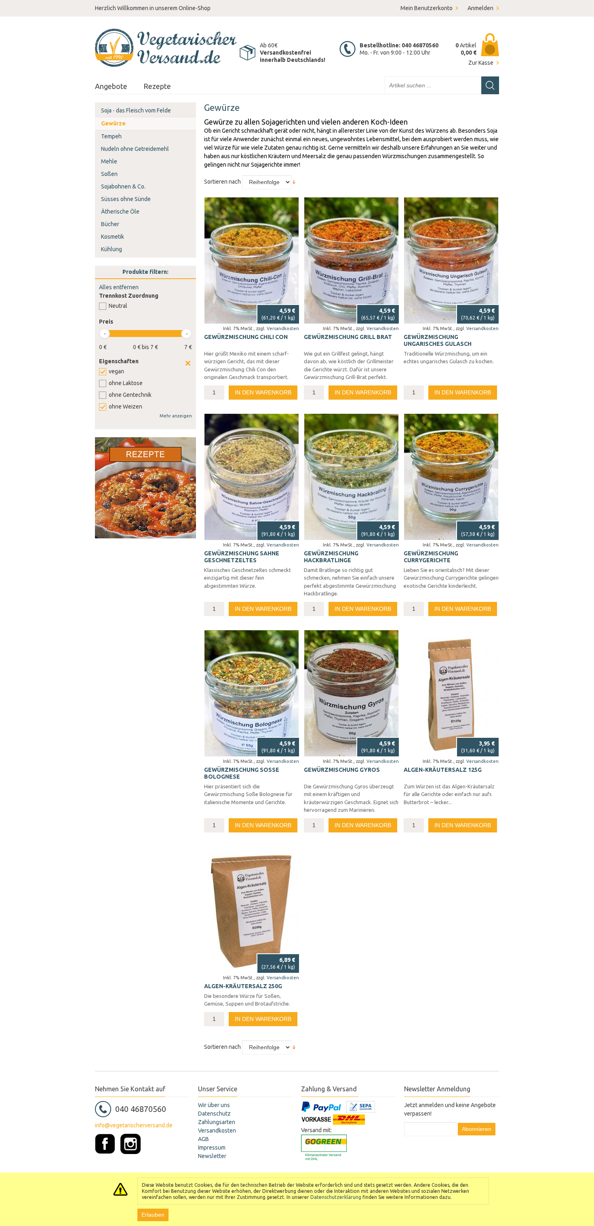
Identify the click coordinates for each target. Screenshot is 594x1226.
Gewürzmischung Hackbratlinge (331, 557)
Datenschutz (214, 1113)
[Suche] (490, 85)
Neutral (118, 306)
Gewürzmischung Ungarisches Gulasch (438, 340)
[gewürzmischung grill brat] (351, 260)
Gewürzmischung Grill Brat (348, 337)
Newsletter (212, 1156)
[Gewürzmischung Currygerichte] (451, 477)
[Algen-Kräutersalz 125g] (451, 693)
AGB (203, 1139)
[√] (251, 910)
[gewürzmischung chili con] (251, 260)
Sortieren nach (222, 181)
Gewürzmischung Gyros (342, 770)
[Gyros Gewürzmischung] (351, 693)
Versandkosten (283, 328)
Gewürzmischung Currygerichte (431, 557)
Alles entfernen (119, 287)
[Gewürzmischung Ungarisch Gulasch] (451, 260)
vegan (116, 371)
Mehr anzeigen (176, 415)
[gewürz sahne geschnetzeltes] (251, 477)
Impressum (211, 1147)
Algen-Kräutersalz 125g (443, 770)
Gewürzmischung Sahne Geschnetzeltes (241, 557)
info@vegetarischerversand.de (134, 1125)
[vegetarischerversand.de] (165, 48)
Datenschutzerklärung (335, 1197)
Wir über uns (214, 1105)
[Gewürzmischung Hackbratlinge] (351, 477)
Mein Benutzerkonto (426, 8)
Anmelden (480, 8)
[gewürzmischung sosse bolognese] (251, 693)
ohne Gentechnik (130, 395)
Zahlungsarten (216, 1122)
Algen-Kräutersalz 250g (243, 986)
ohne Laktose (126, 383)
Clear (187, 363)
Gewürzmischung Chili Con (246, 337)
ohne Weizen (125, 406)
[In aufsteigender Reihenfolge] (294, 181)
